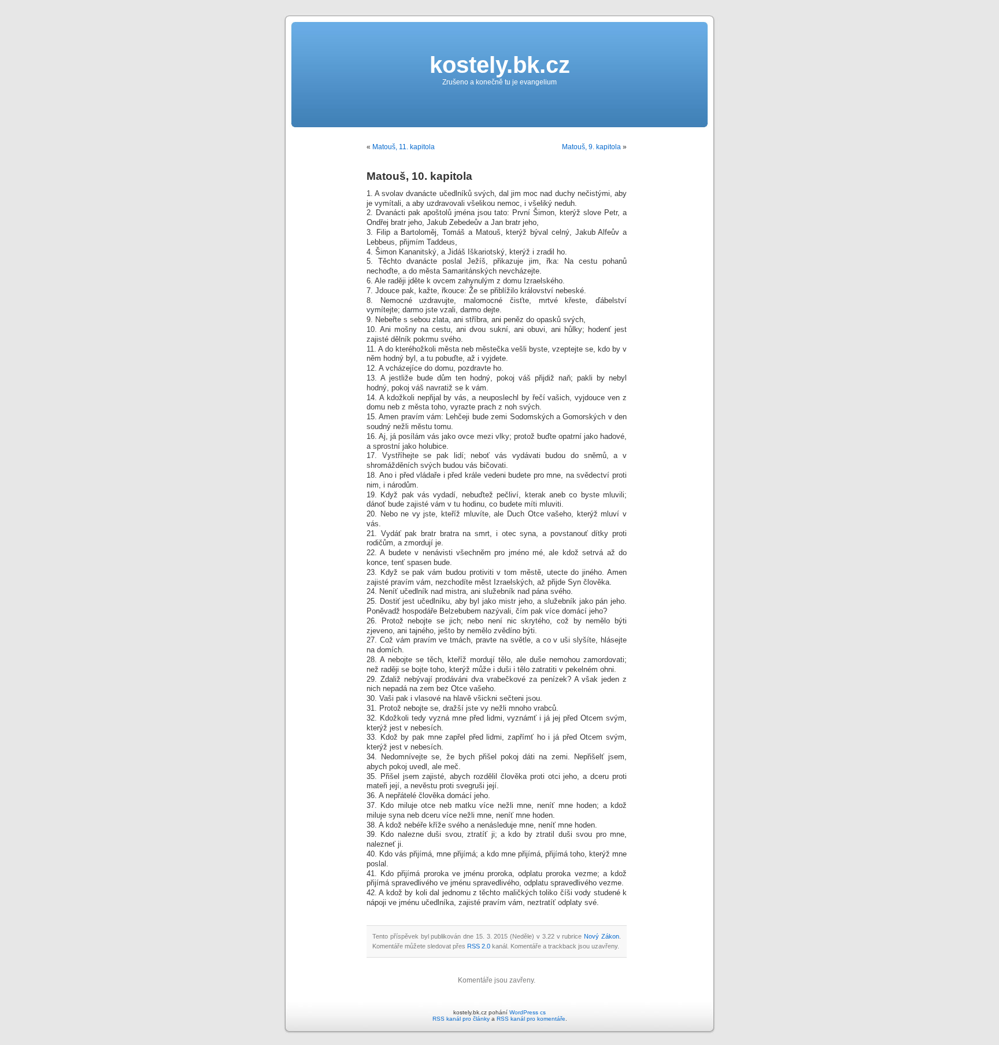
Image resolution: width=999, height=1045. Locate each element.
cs (543, 1012)
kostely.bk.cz (500, 64)
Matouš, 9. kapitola (591, 147)
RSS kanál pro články (461, 1019)
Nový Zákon (601, 936)
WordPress (523, 1012)
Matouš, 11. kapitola (403, 147)
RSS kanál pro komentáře (531, 1019)
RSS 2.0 (478, 946)
